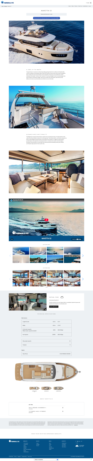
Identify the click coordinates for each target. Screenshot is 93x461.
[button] (83, 256)
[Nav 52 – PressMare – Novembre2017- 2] (62, 407)
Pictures (76, 6)
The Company (26, 443)
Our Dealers (64, 444)
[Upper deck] (46, 385)
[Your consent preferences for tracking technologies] (91, 459)
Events (50, 444)
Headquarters (64, 443)
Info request (64, 445)
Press (50, 445)
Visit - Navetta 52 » (53, 306)
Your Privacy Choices (50, 459)
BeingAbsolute (51, 448)
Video (73, 6)
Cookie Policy (11, 456)
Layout (90, 6)
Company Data (24, 456)
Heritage (5, 6)
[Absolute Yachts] (7, 2)
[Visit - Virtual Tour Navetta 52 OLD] (27, 302)
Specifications (85, 6)
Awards (25, 450)
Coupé (37, 443)
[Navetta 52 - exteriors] (21, 251)
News (50, 443)
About (70, 6)
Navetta (37, 445)
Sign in (83, 446)
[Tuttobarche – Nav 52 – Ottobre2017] (62, 411)
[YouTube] (77, 441)
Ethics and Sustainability (27, 449)
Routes (50, 449)
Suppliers (19, 456)
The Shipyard (26, 444)
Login (80, 446)
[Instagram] (81, 441)
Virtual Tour (80, 6)
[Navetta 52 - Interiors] (21, 275)
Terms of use (30, 456)
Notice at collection (39, 459)
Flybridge (37, 444)
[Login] (77, 446)
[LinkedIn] (79, 441)
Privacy (15, 456)
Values (25, 445)
